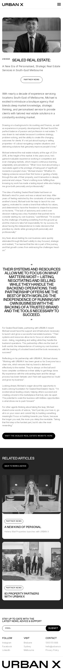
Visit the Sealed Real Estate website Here (29, 436)
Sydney (27, 646)
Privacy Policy (52, 650)
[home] (13, 4)
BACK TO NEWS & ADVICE (15, 466)
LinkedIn (6, 650)
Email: (8, 628)
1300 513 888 (52, 642)
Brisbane (28, 642)
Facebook (7, 646)
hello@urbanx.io (53, 646)
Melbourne (29, 650)
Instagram (6, 642)
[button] (58, 4)
